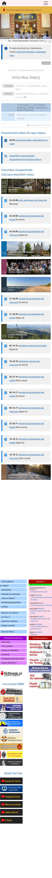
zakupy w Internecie (9, 650)
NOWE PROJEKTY (9, 663)
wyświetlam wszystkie (41, 584)
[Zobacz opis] (26, 195)
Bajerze (40, 617)
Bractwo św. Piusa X (9, 613)
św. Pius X (5, 617)
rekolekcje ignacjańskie (11, 602)
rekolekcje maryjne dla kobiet (32, 345)
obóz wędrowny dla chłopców (41, 605)
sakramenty (6, 590)
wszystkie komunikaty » (40, 638)
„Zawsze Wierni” (8, 598)
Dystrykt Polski (7, 632)
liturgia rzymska (8, 625)
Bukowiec (39, 624)
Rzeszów (38, 595)
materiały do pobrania (10, 594)
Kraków (40, 609)
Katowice (38, 632)
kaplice (5, 586)
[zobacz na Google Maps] (25, 97)
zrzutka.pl (5, 654)
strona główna (7, 581)
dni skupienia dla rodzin (39, 592)
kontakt (4, 607)
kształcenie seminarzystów (12, 659)
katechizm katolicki (9, 621)
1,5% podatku (7, 646)
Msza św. (34, 634)
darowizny (5, 642)
